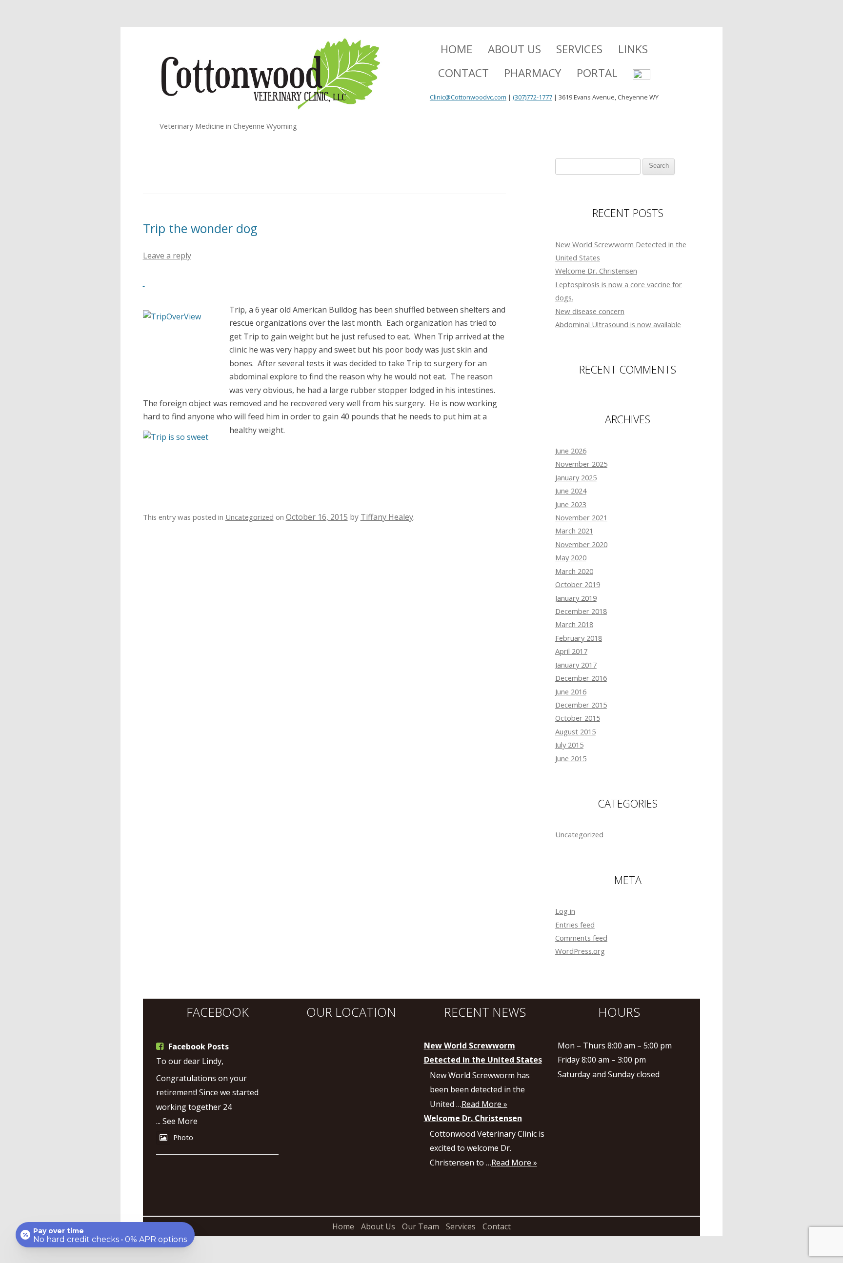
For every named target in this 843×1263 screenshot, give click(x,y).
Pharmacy (532, 72)
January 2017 (576, 665)
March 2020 (574, 571)
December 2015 (581, 705)
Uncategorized (249, 517)
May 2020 (570, 557)
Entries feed (575, 924)
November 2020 (581, 544)
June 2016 (570, 691)
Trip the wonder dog (200, 228)
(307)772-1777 (532, 97)
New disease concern (589, 311)
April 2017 (571, 651)
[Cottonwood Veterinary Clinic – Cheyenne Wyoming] (271, 78)
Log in (565, 911)
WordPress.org (580, 951)
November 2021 (581, 517)
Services (579, 49)
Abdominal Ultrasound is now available (618, 324)
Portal (597, 72)
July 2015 (569, 745)
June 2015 (570, 758)
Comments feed (581, 938)
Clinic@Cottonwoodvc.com (468, 97)
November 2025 (581, 464)
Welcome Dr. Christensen (596, 271)
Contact (463, 72)
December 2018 (581, 611)
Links (633, 49)
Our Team (420, 1226)
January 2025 (576, 477)
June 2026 (570, 450)
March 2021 (574, 530)
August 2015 (575, 731)
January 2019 (576, 598)
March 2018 (574, 624)
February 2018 (578, 638)
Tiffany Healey (387, 517)
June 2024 (570, 490)
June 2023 (570, 504)
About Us (514, 49)
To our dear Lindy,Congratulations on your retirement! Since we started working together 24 (207, 1084)
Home (456, 49)
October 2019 (577, 584)
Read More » (484, 1104)
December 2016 (581, 678)
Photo (183, 1137)
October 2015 (577, 718)
